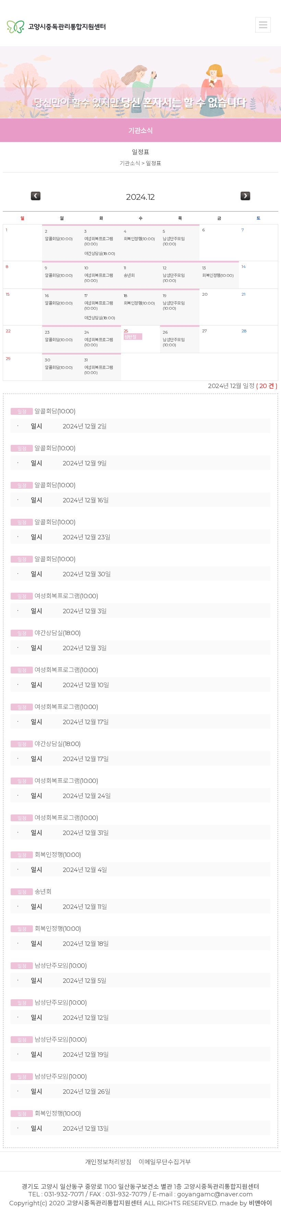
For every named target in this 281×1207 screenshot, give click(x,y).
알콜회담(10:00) (59, 238)
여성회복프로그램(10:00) (98, 241)
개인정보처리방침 (108, 1162)
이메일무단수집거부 (164, 1162)
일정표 (153, 163)
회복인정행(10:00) (139, 238)
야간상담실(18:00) (99, 253)
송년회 (129, 275)
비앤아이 (260, 1203)
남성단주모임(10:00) (173, 241)
